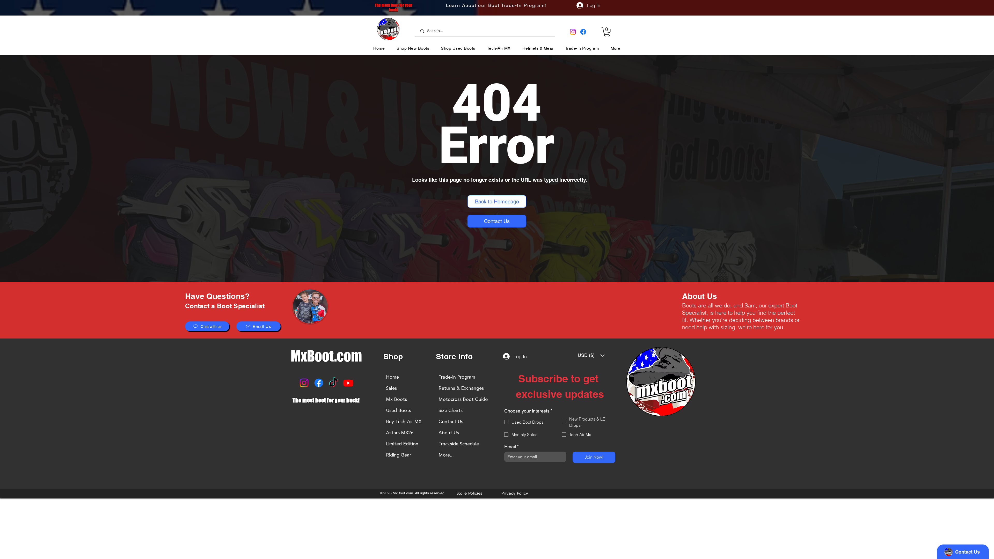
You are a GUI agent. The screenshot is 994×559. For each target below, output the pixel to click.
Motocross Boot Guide (463, 399)
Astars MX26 (399, 432)
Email (511, 446)
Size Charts (450, 410)
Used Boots (398, 410)
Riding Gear (398, 455)
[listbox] (591, 355)
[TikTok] (333, 383)
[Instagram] (573, 32)
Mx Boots (396, 399)
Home (392, 377)
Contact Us (450, 421)
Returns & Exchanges (461, 388)
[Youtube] (348, 383)
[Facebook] (583, 32)
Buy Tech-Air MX (403, 421)
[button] (607, 31)
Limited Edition (402, 443)
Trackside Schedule (458, 443)
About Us (448, 432)
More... (446, 455)
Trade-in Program (456, 377)
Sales (391, 388)
